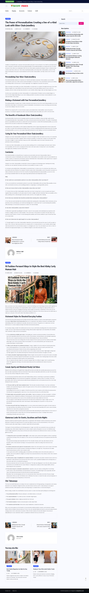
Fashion (7, 11)
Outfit (36, 11)
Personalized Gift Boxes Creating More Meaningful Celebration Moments (74, 57)
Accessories (21, 11)
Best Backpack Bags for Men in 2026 (74, 73)
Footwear (30, 11)
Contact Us (7, 590)
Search (81, 23)
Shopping (14, 11)
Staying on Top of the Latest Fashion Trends (43, 569)
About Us (14, 590)
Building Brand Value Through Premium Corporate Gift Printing (35, 1)
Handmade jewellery (9, 118)
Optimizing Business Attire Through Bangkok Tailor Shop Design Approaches (74, 66)
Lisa (9, 573)
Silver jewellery (44, 80)
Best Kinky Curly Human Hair (18, 321)
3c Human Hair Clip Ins (10, 378)
